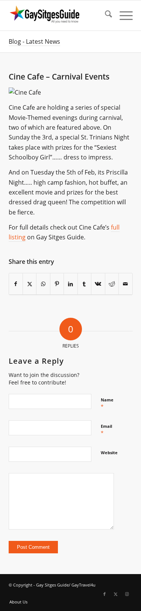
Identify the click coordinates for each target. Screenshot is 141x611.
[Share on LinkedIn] (70, 284)
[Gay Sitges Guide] (58, 15)
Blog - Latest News (34, 41)
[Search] (104, 15)
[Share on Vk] (98, 284)
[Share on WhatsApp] (43, 284)
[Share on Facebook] (16, 284)
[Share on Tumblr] (84, 284)
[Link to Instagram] (127, 594)
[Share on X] (29, 284)
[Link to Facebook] (104, 594)
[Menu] (122, 15)
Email (106, 429)
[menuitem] (104, 15)
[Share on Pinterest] (57, 284)
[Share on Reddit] (111, 284)
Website (109, 452)
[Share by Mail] (125, 284)
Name (107, 403)
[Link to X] (115, 594)
